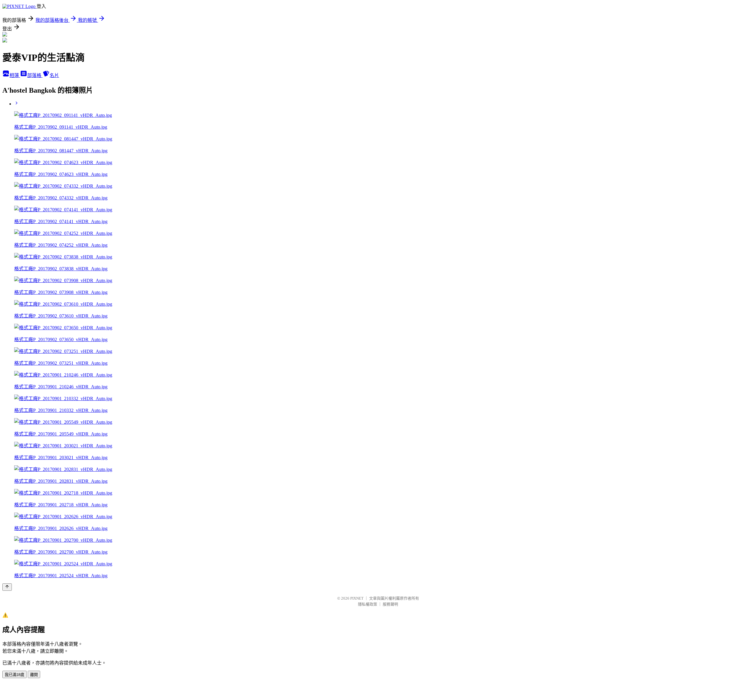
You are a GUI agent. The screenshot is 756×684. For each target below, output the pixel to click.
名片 (54, 75)
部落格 (35, 75)
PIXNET (357, 598)
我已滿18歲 (14, 674)
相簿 (14, 75)
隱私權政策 (367, 604)
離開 (34, 674)
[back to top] (7, 587)
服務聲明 (390, 604)
